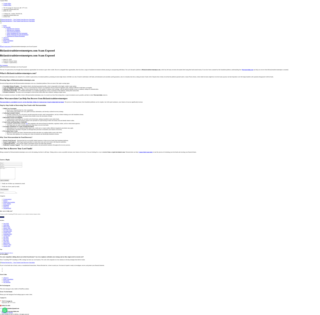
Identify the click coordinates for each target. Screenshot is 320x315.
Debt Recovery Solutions (13, 30)
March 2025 (6, 243)
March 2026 (6, 226)
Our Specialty (7, 27)
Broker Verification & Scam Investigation (17, 34)
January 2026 (6, 228)
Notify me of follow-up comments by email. (13, 183)
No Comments (4, 65)
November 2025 (7, 231)
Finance (5, 200)
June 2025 (6, 238)
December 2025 (7, 229)
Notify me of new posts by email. (11, 186)
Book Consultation (8, 40)
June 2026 (6, 223)
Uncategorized (7, 208)
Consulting (2, 252)
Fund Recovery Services (13, 28)
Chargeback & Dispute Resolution (16, 36)
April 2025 (6, 241)
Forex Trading (7, 203)
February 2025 (7, 244)
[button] (4, 310)
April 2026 (6, 225)
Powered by (7, 312)
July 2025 (5, 237)
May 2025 (6, 240)
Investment (6, 205)
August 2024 (6, 246)
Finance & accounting (9, 202)
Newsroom (6, 39)
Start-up (11, 252)
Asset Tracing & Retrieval (13, 31)
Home (5, 25)
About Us (5, 37)
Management (7, 252)
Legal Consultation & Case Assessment (17, 33)
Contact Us (6, 42)
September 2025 (7, 234)
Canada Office (7, 3)
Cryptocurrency (7, 199)
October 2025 (7, 232)
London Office (7, 5)
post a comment (4, 180)
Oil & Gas (6, 206)
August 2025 (6, 235)
